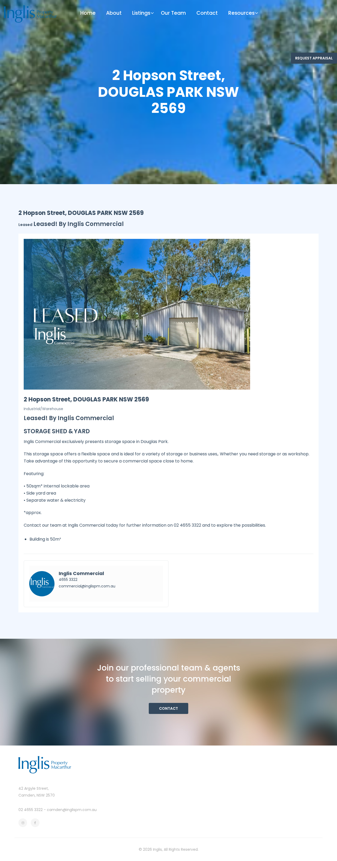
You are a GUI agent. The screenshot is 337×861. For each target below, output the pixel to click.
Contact (207, 13)
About (114, 13)
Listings (141, 13)
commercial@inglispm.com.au (87, 586)
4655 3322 (68, 579)
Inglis (157, 849)
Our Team (173, 13)
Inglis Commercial (81, 573)
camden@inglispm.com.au (72, 809)
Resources (241, 13)
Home (88, 13)
